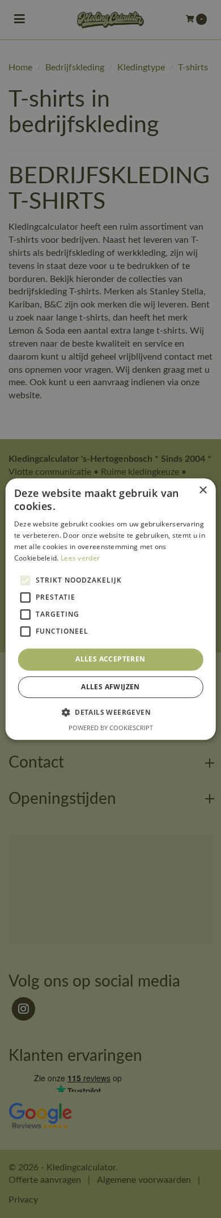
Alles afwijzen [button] (110, 687)
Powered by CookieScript (111, 727)
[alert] (110, 609)
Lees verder (80, 558)
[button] (110, 712)
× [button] (202, 490)
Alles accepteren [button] (110, 659)
